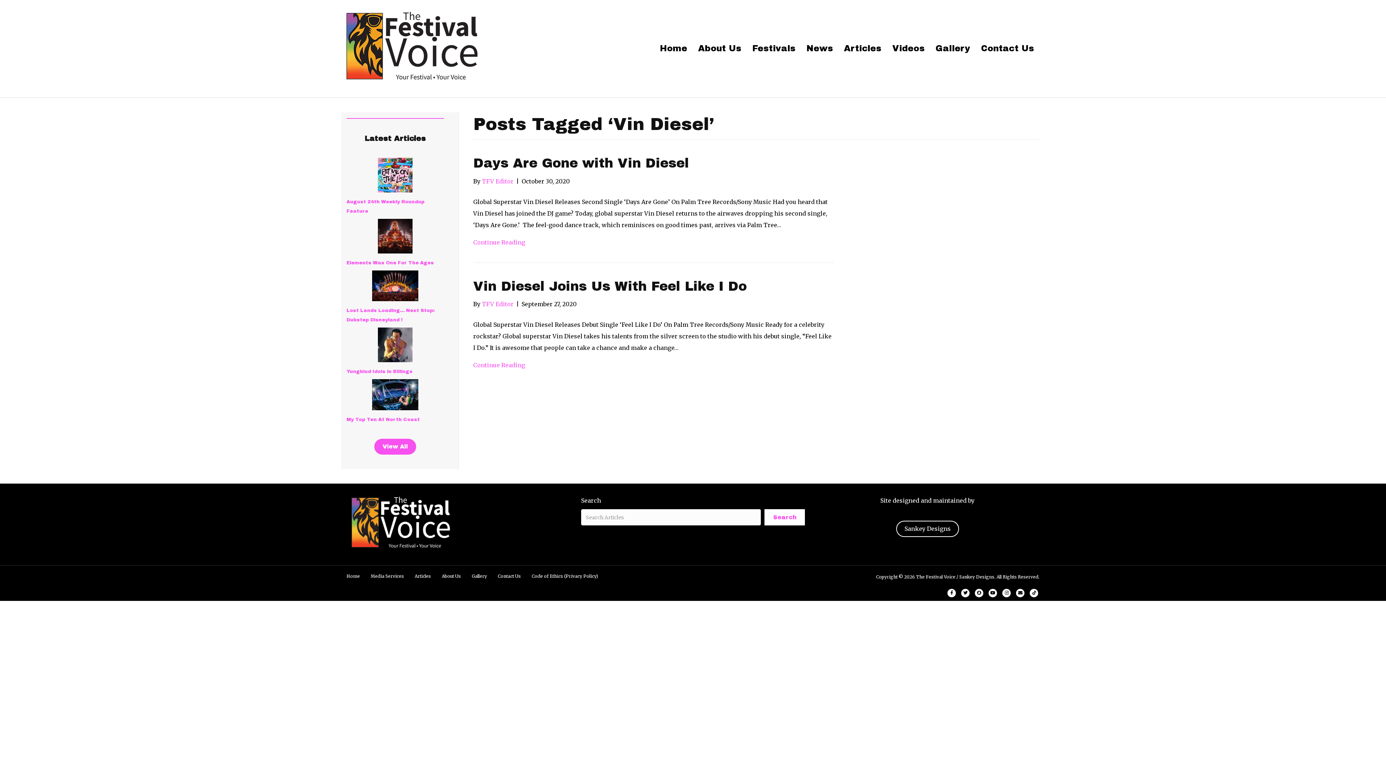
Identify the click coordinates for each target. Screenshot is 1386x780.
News (819, 48)
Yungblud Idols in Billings (379, 371)
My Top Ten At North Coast (383, 419)
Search (591, 500)
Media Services (387, 576)
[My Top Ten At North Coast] (395, 394)
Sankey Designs (928, 528)
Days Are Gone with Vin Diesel (581, 163)
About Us (719, 48)
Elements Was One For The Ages (390, 262)
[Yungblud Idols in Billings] (395, 345)
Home (673, 48)
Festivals (774, 48)
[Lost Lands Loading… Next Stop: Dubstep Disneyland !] (395, 285)
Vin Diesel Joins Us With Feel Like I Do (610, 286)
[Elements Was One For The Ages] (395, 236)
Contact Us (1007, 48)
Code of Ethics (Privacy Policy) (565, 576)
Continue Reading (499, 242)
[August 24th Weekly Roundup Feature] (395, 175)
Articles (862, 48)
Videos (908, 48)
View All (395, 446)
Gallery (953, 48)
